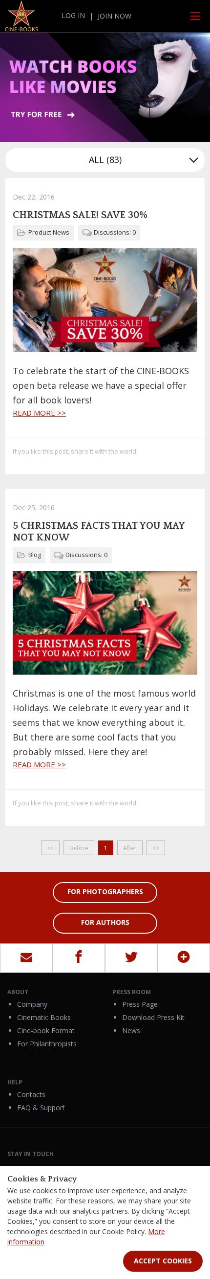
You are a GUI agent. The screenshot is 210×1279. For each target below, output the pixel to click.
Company (32, 1004)
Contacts (31, 1094)
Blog (34, 554)
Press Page (140, 1004)
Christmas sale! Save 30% (80, 215)
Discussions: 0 (115, 232)
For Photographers (105, 891)
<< (50, 848)
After (130, 848)
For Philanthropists (47, 1043)
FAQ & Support (41, 1107)
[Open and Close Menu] (195, 16)
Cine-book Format (46, 1030)
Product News (48, 232)
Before (78, 848)
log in (73, 15)
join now (114, 15)
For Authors (105, 922)
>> (155, 848)
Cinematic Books (44, 1017)
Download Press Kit (153, 1017)
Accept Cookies (163, 1260)
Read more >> (39, 413)
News (131, 1030)
